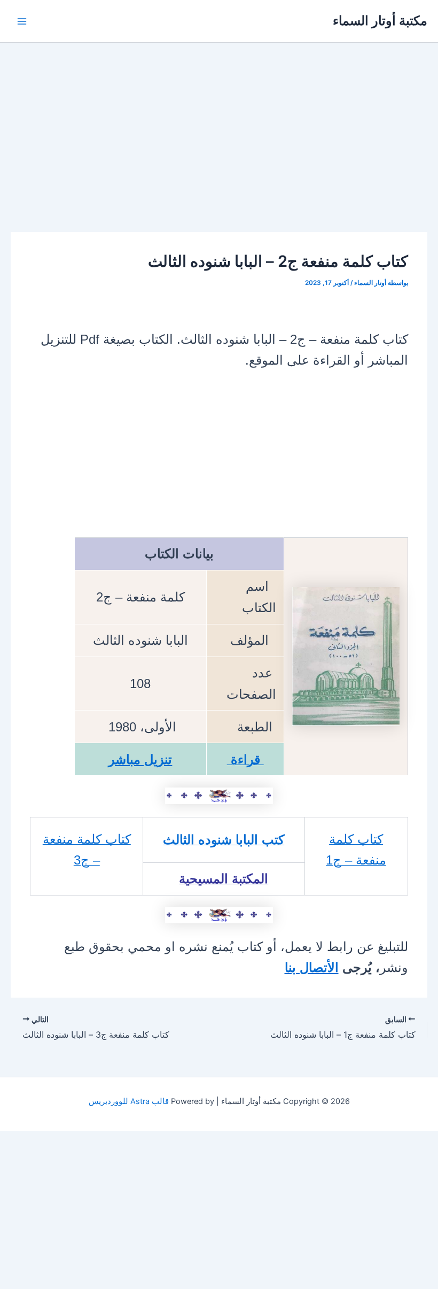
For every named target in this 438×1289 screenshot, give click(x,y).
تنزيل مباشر (140, 759)
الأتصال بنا (312, 967)
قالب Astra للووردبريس (129, 1101)
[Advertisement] (219, 153)
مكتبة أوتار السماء (380, 20)
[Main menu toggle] (22, 21)
